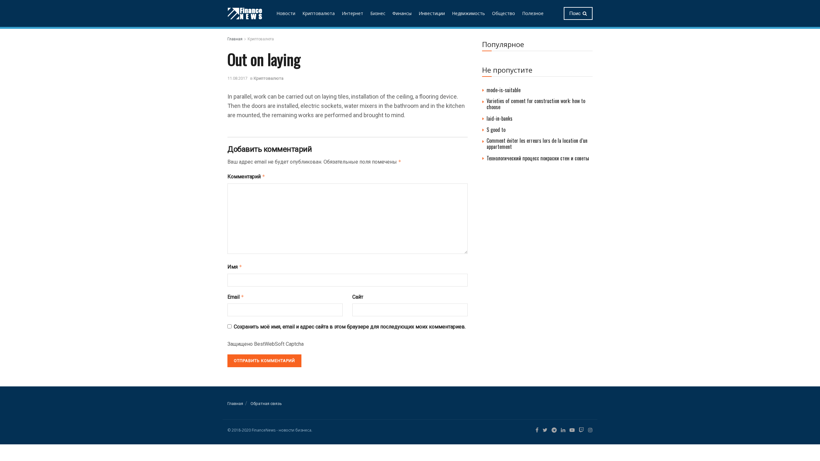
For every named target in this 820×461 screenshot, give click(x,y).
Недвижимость (468, 13)
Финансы (402, 13)
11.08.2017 (237, 78)
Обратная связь (266, 403)
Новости (285, 13)
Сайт (357, 297)
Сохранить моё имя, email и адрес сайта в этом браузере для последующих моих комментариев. (350, 327)
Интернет (352, 13)
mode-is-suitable (504, 90)
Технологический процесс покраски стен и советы (538, 158)
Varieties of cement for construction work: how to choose (536, 104)
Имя (234, 267)
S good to (496, 129)
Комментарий (246, 177)
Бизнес (377, 13)
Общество (503, 13)
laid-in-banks (499, 118)
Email (235, 297)
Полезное (533, 13)
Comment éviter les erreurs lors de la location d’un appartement (537, 143)
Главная (234, 39)
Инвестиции (432, 13)
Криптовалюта (318, 13)
